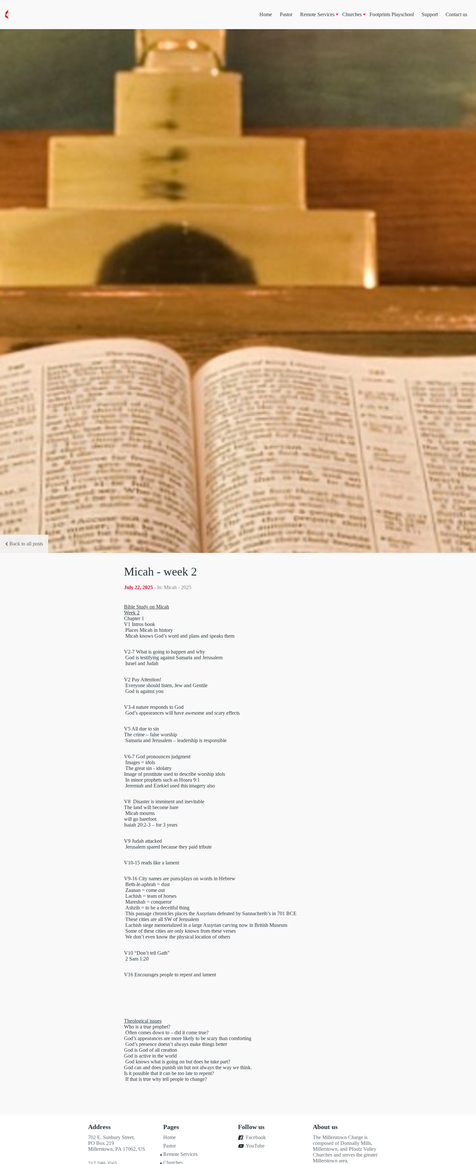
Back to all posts (26, 543)
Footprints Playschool (391, 14)
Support (430, 14)
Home (265, 14)
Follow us (251, 1126)
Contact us (456, 14)
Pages (171, 1126)
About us (325, 1126)
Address (99, 1126)
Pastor (286, 14)
